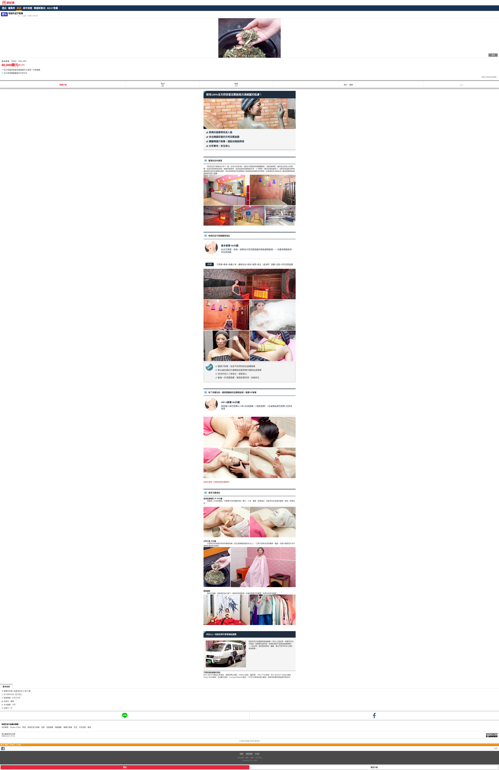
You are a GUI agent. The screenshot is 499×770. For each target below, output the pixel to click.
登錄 (241, 754)
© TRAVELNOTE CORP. (249, 760)
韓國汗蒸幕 (68, 727)
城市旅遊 (27, 8)
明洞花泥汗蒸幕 (33, 727)
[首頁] (1, 744)
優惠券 (11, 8)
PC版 (257, 754)
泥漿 (43, 727)
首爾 (12, 745)
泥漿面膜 (49, 727)
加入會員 (241, 758)
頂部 (495, 748)
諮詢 (252, 758)
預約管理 (249, 754)
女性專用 (5, 727)
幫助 (247, 758)
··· (461, 84)
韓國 (6, 745)
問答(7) (236, 85)
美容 (19, 8)
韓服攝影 (58, 727)
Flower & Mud (15, 727)
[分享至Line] (125, 715)
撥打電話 (18, 694)
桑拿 (89, 727)
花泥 (75, 727)
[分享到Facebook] (3, 750)
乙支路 (18, 745)
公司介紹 (258, 758)
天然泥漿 (82, 727)
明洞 (24, 727)
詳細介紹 (63, 85)
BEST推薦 (52, 8)
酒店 (4, 8)
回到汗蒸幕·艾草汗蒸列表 (250, 741)
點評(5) (163, 85)
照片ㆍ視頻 (348, 85)
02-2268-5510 (9, 694)
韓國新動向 (39, 8)
